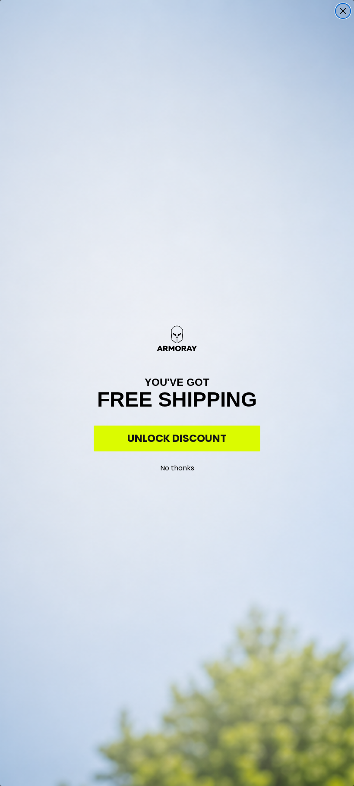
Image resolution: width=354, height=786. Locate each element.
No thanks (177, 466)
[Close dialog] (343, 11)
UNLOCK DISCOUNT (177, 438)
